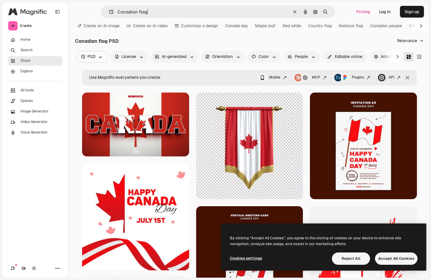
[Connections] (13, 268)
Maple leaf (265, 25)
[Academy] (23, 268)
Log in (385, 11)
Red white (292, 25)
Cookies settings (246, 258)
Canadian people (386, 25)
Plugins (358, 77)
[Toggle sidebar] (57, 11)
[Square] (419, 57)
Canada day (236, 25)
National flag (351, 25)
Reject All (351, 258)
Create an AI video (150, 25)
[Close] (407, 77)
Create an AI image (102, 25)
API (391, 77)
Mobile (274, 77)
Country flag (320, 25)
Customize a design (199, 25)
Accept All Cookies (396, 258)
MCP (316, 77)
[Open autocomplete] (109, 12)
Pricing (363, 11)
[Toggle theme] (34, 268)
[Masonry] (408, 57)
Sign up (412, 11)
